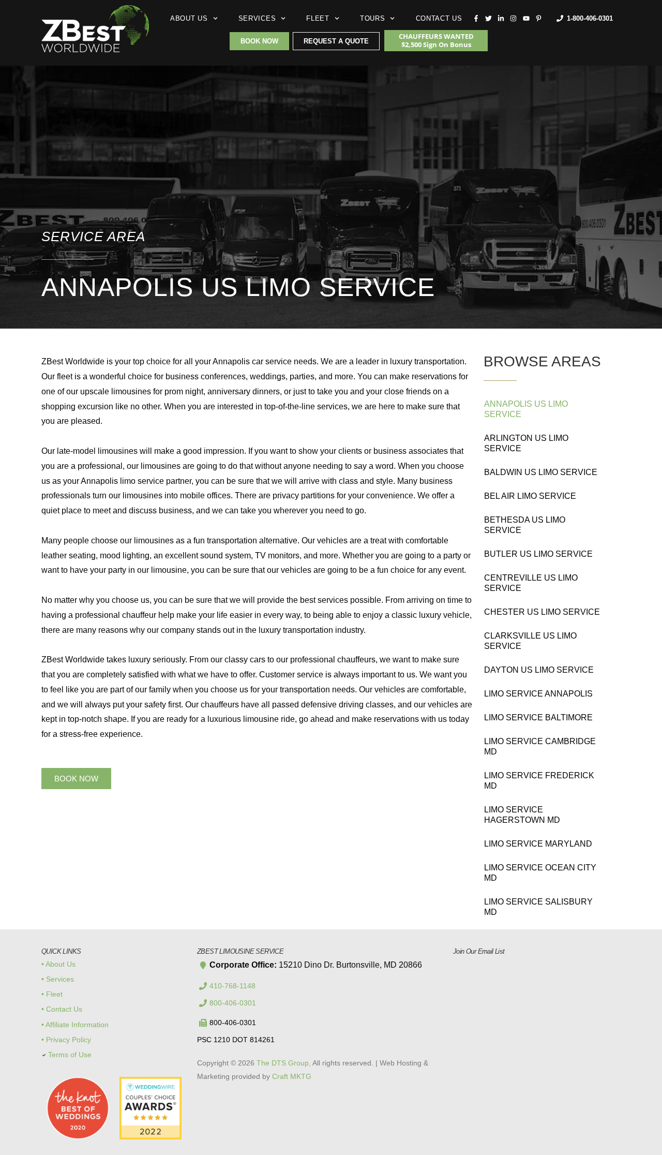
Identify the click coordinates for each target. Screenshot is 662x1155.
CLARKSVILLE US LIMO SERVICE (530, 640)
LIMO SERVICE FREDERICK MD (539, 780)
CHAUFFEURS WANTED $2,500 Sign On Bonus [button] (436, 40)
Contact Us (439, 18)
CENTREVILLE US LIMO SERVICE (531, 583)
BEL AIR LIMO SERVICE (530, 496)
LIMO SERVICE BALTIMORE (538, 717)
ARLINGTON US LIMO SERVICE (526, 443)
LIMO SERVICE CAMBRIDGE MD (540, 746)
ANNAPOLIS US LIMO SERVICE (526, 409)
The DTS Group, (284, 1063)
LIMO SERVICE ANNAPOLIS (538, 693)
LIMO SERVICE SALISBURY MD (538, 906)
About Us (189, 18)
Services (257, 18)
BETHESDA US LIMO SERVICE (524, 525)
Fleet (317, 18)
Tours (372, 18)
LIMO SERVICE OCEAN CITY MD (540, 872)
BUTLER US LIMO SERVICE (538, 554)
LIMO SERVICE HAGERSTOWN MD (522, 814)
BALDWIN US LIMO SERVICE (540, 472)
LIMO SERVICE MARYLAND (538, 843)
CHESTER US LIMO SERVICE (542, 612)
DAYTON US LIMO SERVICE (539, 669)
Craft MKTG (291, 1076)
